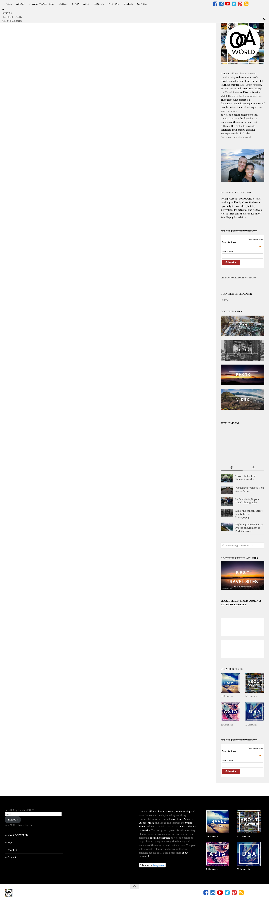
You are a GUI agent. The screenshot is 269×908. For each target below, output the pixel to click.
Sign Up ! (13, 819)
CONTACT (143, 3)
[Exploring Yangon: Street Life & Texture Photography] (227, 513)
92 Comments (251, 724)
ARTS (86, 3)
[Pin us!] (240, 4)
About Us (12, 849)
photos (242, 73)
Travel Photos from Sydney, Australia (245, 477)
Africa (233, 88)
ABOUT (20, 3)
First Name (227, 251)
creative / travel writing (178, 811)
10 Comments (227, 696)
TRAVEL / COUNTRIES (41, 3)
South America (253, 84)
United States (232, 92)
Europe (225, 88)
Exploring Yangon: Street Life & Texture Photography (248, 514)
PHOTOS (99, 3)
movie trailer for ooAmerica (247, 95)
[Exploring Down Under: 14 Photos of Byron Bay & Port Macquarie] (227, 527)
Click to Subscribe (12, 20)
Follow (224, 299)
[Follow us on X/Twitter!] (233, 4)
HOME (8, 3)
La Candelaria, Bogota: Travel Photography (247, 501)
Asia (242, 84)
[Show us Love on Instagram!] (221, 4)
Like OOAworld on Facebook (238, 277)
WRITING (113, 3)
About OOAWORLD (17, 835)
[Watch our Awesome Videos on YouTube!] (227, 4)
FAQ (9, 842)
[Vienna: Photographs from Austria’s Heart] (227, 490)
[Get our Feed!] (246, 4)
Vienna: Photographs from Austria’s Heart (249, 489)
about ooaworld (242, 137)
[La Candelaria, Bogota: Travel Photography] (227, 501)
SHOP (75, 3)
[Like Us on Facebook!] (215, 4)
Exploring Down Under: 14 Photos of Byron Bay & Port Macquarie (249, 528)
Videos (234, 73)
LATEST (63, 3)
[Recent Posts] (232, 467)
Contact (11, 857)
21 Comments (227, 724)
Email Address (241, 242)
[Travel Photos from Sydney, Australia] (227, 478)
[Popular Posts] (253, 467)
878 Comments (251, 696)
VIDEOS (128, 3)
